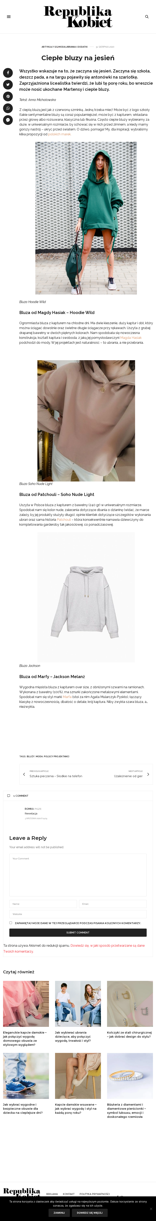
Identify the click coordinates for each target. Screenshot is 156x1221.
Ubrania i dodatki (77, 47)
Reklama (52, 1194)
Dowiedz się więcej (90, 1212)
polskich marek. (59, 134)
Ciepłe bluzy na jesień (78, 58)
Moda (61, 47)
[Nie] (151, 1209)
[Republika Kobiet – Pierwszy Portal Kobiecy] (78, 16)
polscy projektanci (56, 756)
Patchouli (64, 520)
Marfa (67, 697)
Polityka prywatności (95, 1194)
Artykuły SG (50, 47)
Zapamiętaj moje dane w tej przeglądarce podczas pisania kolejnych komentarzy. (78, 923)
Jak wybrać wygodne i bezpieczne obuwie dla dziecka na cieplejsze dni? (23, 1109)
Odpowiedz (139, 808)
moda (39, 756)
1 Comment (20, 795)
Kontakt (69, 1194)
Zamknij (59, 1212)
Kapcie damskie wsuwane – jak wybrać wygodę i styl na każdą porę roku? (75, 1109)
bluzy (31, 756)
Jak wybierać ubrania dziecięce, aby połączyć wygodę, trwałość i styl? (73, 1037)
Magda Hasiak (131, 338)
